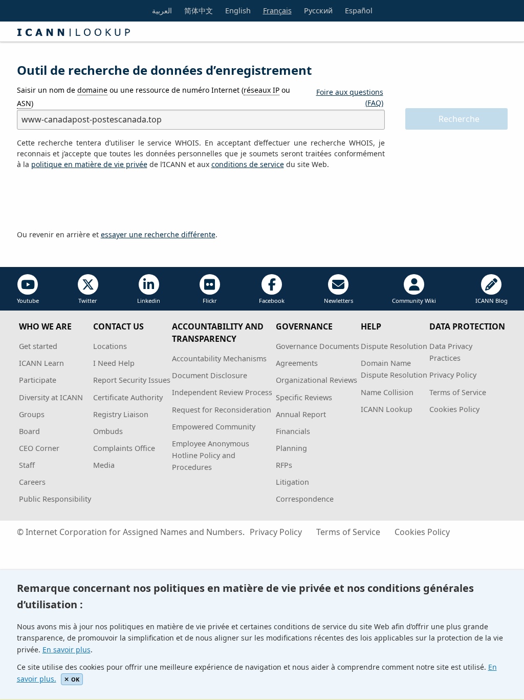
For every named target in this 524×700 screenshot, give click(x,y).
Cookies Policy (454, 409)
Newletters (338, 300)
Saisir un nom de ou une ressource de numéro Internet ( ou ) (153, 96)
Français (277, 10)
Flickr (210, 300)
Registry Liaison (120, 414)
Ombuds (108, 431)
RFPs (284, 465)
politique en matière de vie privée (89, 164)
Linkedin (148, 300)
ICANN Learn (41, 363)
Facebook (272, 300)
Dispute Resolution (394, 346)
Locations (110, 346)
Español (359, 10)
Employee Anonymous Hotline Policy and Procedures (210, 455)
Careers (32, 482)
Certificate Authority (128, 397)
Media (104, 465)
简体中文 (198, 10)
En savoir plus (66, 649)
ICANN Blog (491, 300)
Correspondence (305, 499)
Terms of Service (457, 392)
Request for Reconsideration (221, 410)
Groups (32, 414)
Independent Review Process (222, 392)
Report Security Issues (131, 380)
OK (75, 679)
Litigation (292, 482)
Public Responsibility (55, 499)
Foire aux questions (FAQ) (349, 97)
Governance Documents (317, 346)
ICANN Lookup (386, 409)
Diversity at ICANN (51, 397)
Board (29, 431)
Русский (318, 10)
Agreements (297, 363)
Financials (293, 431)
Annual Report (301, 414)
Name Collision (387, 392)
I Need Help (114, 363)
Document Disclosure (209, 375)
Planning (291, 448)
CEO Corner (39, 448)
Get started (38, 346)
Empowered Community (213, 426)
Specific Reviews (304, 397)
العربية (162, 10)
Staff (27, 465)
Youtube (28, 300)
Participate (37, 380)
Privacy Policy (452, 375)
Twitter (87, 300)
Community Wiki (414, 300)
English (238, 10)
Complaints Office (124, 448)
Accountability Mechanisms (219, 358)
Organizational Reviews (316, 380)
